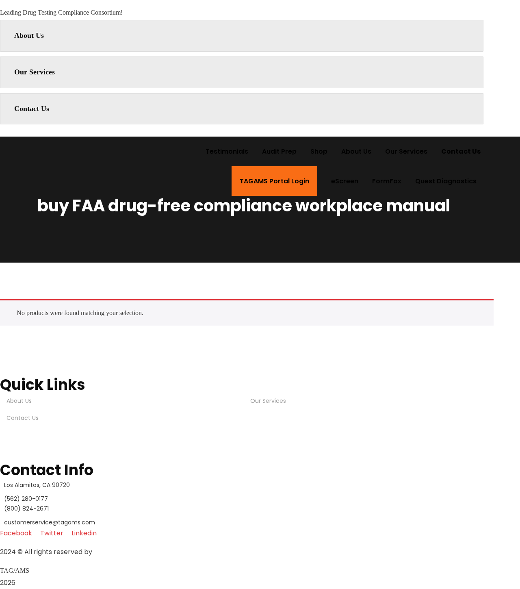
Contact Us (31, 108)
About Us (29, 35)
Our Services (34, 72)
